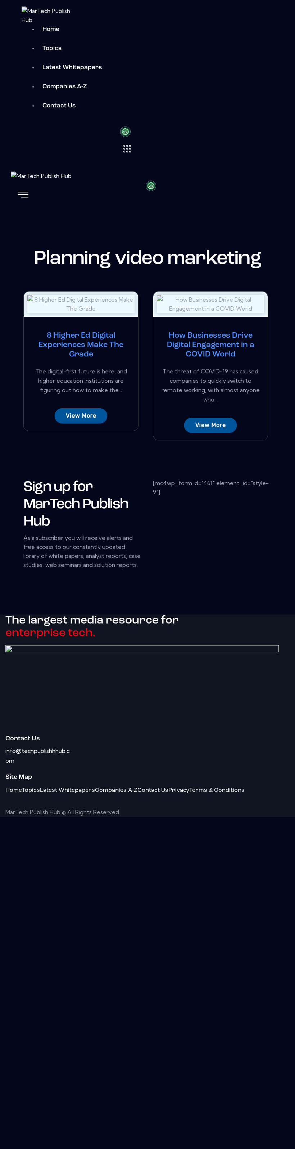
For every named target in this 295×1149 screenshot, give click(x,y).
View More (81, 415)
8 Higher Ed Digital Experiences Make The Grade (80, 345)
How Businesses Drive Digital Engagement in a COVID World (210, 345)
